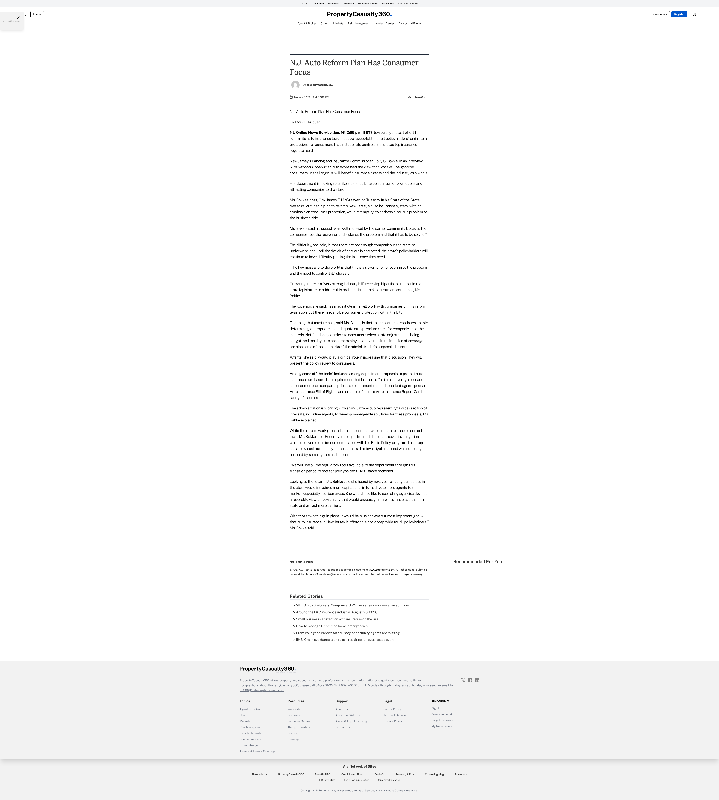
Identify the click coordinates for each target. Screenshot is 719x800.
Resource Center (368, 3)
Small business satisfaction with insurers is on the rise (337, 619)
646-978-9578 (326, 685)
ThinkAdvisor (259, 774)
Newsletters (660, 14)
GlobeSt (380, 774)
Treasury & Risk (405, 774)
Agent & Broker (250, 709)
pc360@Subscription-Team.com (262, 690)
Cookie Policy (392, 709)
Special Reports (250, 739)
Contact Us (343, 727)
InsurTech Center (251, 733)
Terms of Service (394, 715)
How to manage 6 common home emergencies (332, 626)
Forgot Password (442, 720)
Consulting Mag (434, 774)
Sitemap (293, 739)
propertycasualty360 (320, 84)
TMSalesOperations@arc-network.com (329, 574)
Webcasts (348, 3)
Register (679, 14)
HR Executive (327, 779)
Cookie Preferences (407, 790)
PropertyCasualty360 (291, 774)
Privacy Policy (392, 721)
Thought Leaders (408, 3)
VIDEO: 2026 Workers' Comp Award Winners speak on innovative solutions (353, 605)
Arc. (324, 790)
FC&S (304, 3)
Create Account (441, 714)
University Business (388, 779)
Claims (244, 715)
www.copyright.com (381, 569)
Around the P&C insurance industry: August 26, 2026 (336, 612)
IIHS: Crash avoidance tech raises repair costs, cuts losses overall (346, 640)
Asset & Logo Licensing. (407, 574)
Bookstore (388, 3)
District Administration (356, 779)
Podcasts (333, 3)
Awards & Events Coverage (258, 751)
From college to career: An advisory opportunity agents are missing (348, 633)
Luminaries (317, 3)
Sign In (436, 708)
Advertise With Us (348, 715)
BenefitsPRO (322, 774)
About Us (342, 709)
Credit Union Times (352, 774)
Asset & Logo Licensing (351, 721)
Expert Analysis (250, 745)
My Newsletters (442, 726)
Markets (245, 721)
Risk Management (251, 727)
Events (37, 14)
